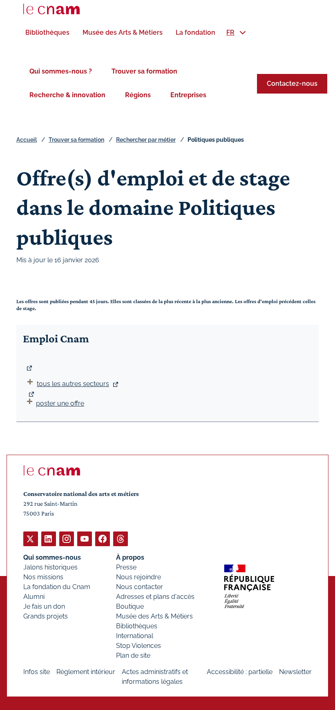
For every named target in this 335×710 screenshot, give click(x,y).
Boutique (130, 606)
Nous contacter (139, 587)
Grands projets (45, 616)
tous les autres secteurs (73, 384)
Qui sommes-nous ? (60, 71)
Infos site (36, 672)
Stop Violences (138, 646)
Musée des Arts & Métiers (154, 616)
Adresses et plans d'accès (155, 597)
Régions (138, 95)
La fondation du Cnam (56, 587)
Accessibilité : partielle (239, 672)
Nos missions (43, 577)
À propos (130, 557)
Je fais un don (44, 606)
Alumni (34, 597)
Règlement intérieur (85, 672)
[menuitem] (47, 32)
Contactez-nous (292, 83)
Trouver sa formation (144, 71)
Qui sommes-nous (52, 557)
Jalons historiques (50, 567)
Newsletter (295, 672)
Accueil (26, 139)
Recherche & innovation (67, 95)
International (134, 636)
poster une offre (60, 403)
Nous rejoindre (138, 577)
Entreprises (188, 95)
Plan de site (133, 655)
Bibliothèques (136, 626)
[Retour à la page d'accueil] (51, 9)
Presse (126, 567)
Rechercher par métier (146, 139)
